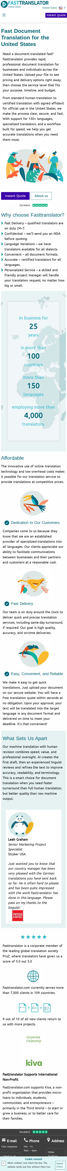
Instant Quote (56, 15)
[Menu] (4, 15)
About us (41, 196)
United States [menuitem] (49, 8)
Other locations (53, 1154)
